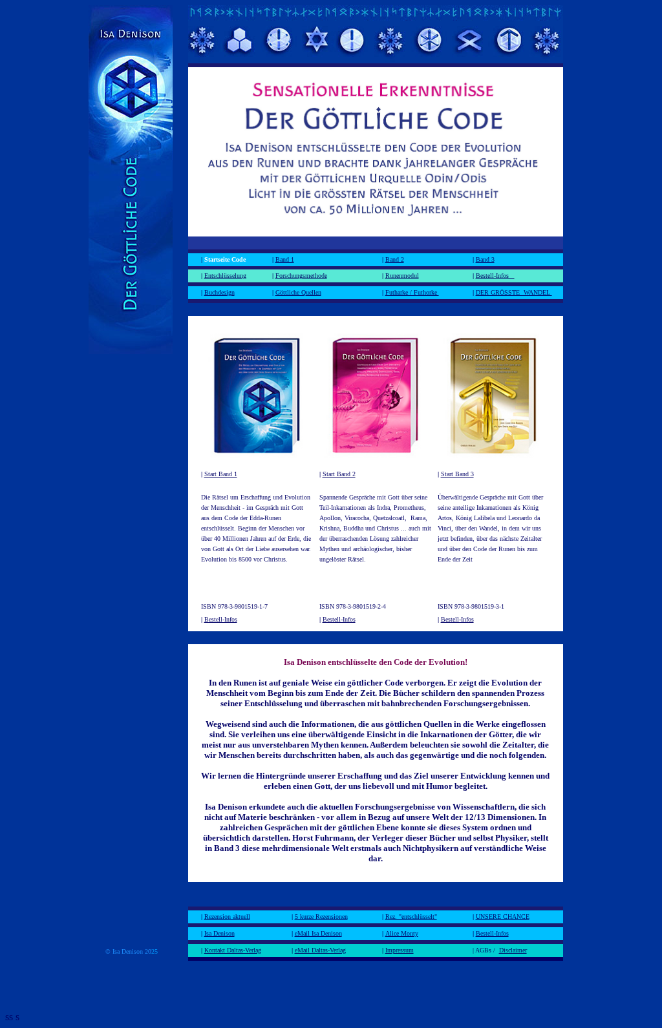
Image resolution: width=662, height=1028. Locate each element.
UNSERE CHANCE (502, 916)
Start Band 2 (339, 473)
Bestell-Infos (495, 275)
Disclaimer (513, 950)
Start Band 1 (220, 473)
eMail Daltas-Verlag (320, 950)
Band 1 (284, 259)
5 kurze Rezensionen (321, 916)
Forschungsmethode (301, 275)
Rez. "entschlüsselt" (411, 916)
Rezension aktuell (227, 916)
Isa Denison (219, 933)
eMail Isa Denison (318, 933)
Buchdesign (219, 292)
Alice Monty (401, 933)
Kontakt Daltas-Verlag (232, 950)
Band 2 (394, 259)
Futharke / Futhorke (412, 292)
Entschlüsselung (225, 275)
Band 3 (485, 259)
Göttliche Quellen (298, 292)
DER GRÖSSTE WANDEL (514, 292)
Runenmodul (402, 275)
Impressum (399, 950)
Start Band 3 (457, 473)
